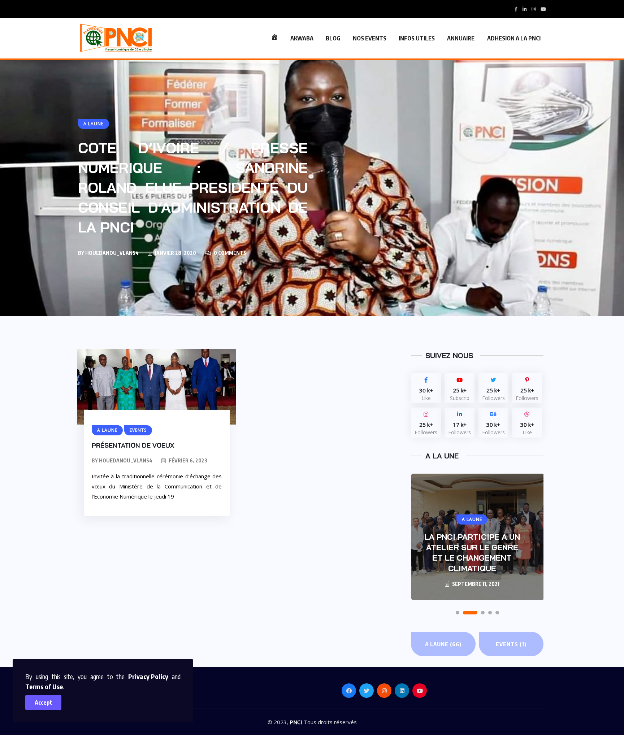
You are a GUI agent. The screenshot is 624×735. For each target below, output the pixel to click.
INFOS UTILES (417, 38)
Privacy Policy (148, 676)
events (511, 644)
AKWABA (301, 38)
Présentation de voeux (133, 445)
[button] (457, 612)
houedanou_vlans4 (112, 253)
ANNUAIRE (460, 38)
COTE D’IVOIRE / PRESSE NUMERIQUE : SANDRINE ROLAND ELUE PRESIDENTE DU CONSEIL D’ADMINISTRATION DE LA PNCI (193, 187)
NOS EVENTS (369, 38)
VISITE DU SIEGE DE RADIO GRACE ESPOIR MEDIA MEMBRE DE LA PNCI (472, 552)
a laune (443, 644)
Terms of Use (44, 686)
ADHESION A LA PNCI (514, 38)
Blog (333, 38)
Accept (43, 702)
